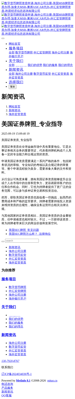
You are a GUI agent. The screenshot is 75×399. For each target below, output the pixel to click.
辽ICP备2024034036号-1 (16, 374)
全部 (12, 52)
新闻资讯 (14, 110)
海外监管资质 (17, 114)
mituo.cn (52, 380)
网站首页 (14, 43)
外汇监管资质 (17, 258)
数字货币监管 (17, 254)
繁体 (12, 86)
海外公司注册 (17, 251)
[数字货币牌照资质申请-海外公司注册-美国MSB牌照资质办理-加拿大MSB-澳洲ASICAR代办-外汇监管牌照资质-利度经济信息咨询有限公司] (37, 18)
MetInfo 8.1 (23, 380)
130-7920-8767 (10, 360)
